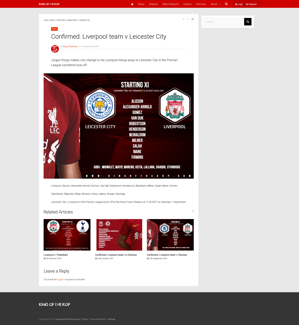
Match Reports (171, 4)
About (214, 4)
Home (46, 20)
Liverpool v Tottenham (56, 254)
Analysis (153, 4)
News (141, 4)
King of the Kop (70, 46)
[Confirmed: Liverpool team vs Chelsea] (118, 249)
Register (253, 4)
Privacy (84, 319)
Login (240, 4)
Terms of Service (98, 319)
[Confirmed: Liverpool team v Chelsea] (170, 249)
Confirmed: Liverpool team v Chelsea (167, 254)
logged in (61, 279)
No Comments (66, 51)
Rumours (201, 4)
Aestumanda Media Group (67, 319)
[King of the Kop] (49, 5)
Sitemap (111, 319)
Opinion (187, 4)
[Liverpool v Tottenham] (67, 249)
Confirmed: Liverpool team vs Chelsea (116, 254)
